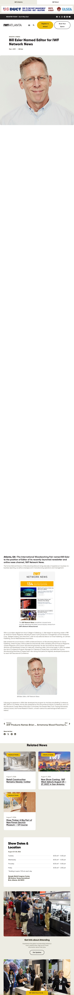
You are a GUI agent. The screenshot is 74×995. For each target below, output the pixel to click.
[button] (5, 734)
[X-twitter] (59, 17)
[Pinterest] (64, 17)
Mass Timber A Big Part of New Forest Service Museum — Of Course (19, 822)
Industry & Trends (14, 36)
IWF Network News (28, 622)
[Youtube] (69, 17)
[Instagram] (62, 17)
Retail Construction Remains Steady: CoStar (18, 780)
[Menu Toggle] (29, 25)
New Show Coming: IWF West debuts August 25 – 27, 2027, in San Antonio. (53, 782)
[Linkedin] (67, 17)
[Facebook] (57, 17)
